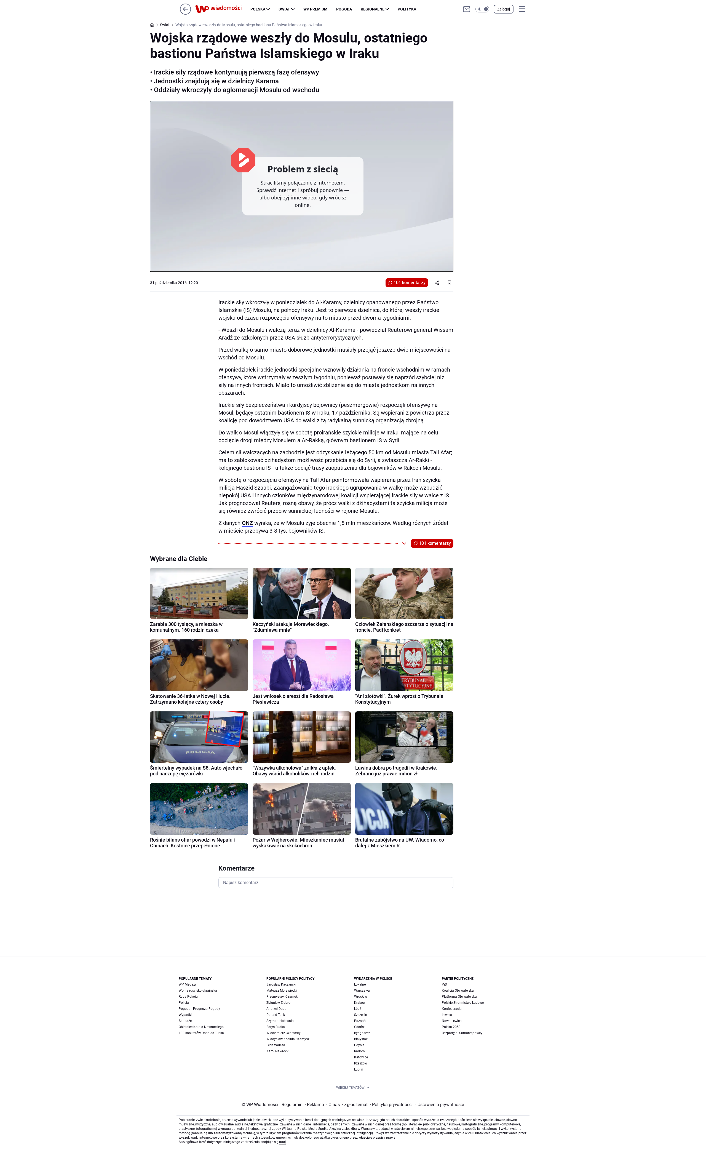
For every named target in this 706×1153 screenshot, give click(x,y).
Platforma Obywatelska (459, 997)
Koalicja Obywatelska (458, 990)
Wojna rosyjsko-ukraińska (198, 990)
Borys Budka (275, 1027)
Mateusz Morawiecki (281, 990)
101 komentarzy (410, 282)
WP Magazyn (189, 984)
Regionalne (372, 9)
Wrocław (360, 997)
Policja (184, 1003)
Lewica (447, 1015)
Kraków (359, 1003)
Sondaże (185, 1021)
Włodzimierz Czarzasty (283, 1033)
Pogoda (344, 9)
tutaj (282, 1142)
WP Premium (315, 9)
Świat (284, 9)
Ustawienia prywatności (439, 1104)
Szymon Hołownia (280, 1021)
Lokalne (360, 984)
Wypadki (185, 1015)
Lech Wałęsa (275, 1045)
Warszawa (362, 990)
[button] (482, 9)
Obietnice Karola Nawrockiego (201, 1027)
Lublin (358, 1069)
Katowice (361, 1057)
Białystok (361, 1039)
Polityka (407, 9)
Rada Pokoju (188, 997)
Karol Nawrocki (277, 1051)
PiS (444, 984)
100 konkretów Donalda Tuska (201, 1033)
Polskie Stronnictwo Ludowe (463, 1003)
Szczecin (360, 1015)
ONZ (247, 523)
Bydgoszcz (362, 1033)
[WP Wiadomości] (222, 9)
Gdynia (359, 1045)
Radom (359, 1051)
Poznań (360, 1021)
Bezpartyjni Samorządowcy (462, 1033)
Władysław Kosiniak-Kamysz (287, 1039)
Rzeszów (360, 1063)
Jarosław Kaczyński (281, 984)
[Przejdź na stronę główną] (185, 13)
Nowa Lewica (452, 1021)
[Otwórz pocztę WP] (466, 9)
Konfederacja (452, 1009)
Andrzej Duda (276, 1009)
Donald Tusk (275, 1015)
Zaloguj (503, 9)
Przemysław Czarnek (282, 997)
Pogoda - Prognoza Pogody (199, 1009)
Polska (257, 9)
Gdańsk (359, 1027)
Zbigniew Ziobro (278, 1003)
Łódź (357, 1009)
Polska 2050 (451, 1027)
